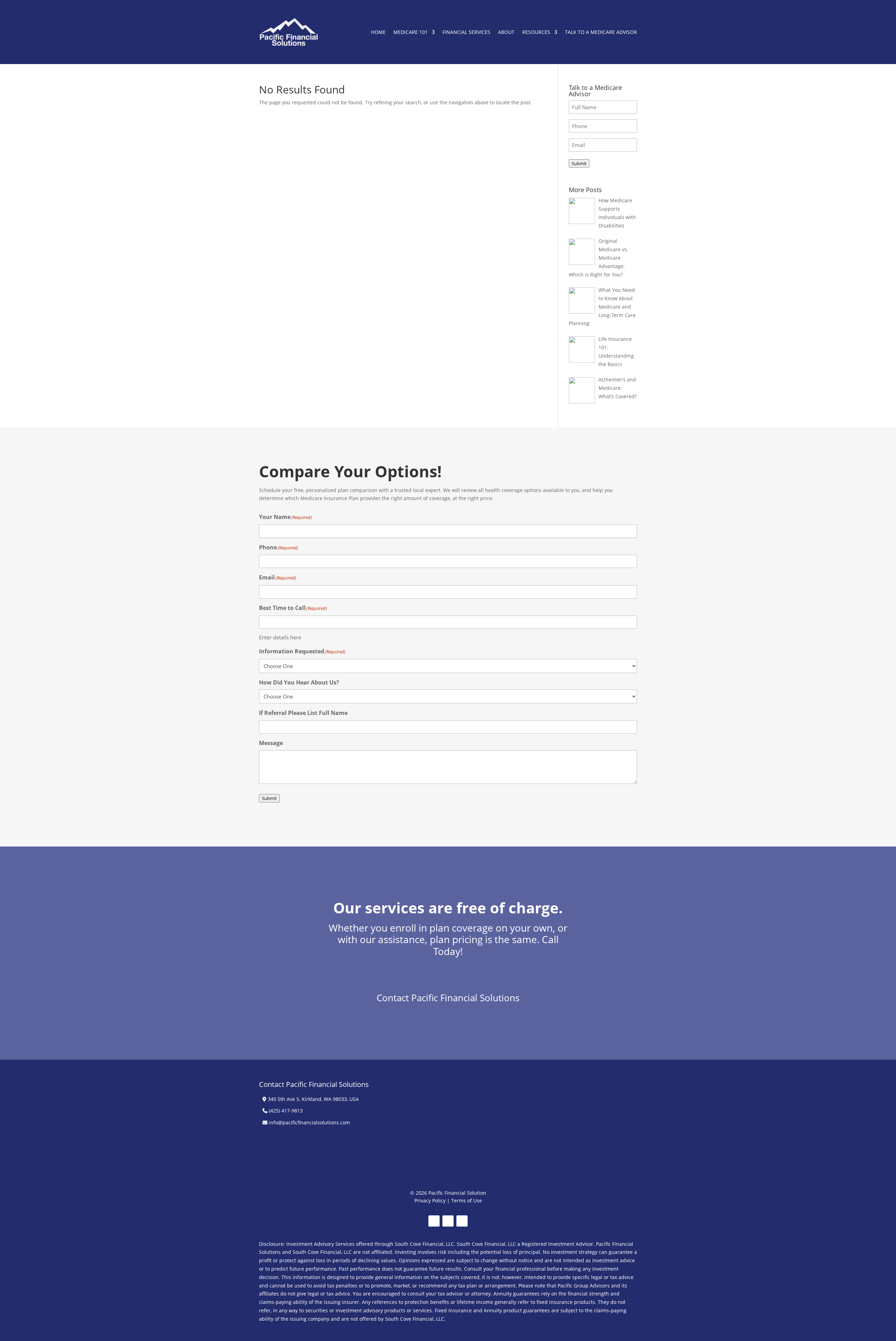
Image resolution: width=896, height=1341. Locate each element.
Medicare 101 (410, 32)
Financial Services (466, 32)
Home (378, 32)
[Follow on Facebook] (434, 1221)
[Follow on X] (448, 1221)
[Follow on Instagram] (462, 1221)
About (506, 32)
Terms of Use (466, 1200)
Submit (579, 163)
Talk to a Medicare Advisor (601, 32)
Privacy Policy (430, 1200)
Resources (536, 32)
